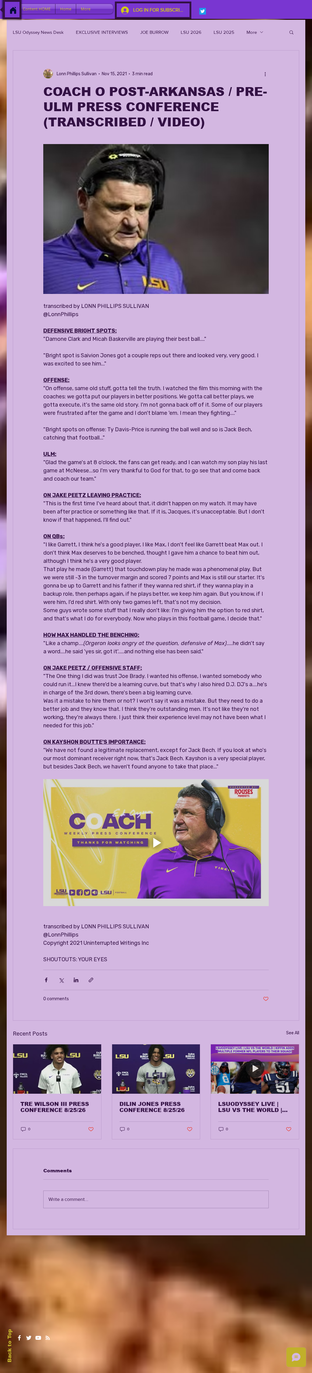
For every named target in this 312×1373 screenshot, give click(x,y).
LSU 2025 (224, 32)
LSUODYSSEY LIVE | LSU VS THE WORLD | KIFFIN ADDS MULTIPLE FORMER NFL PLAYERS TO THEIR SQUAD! (254, 1107)
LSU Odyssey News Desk (38, 32)
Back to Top (9, 1345)
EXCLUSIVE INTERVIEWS (102, 32)
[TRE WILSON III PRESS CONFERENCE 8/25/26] (57, 1069)
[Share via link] (91, 980)
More (251, 32)
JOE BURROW (154, 32)
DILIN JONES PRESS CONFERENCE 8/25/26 (152, 1107)
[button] (291, 32)
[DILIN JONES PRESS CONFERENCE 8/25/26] (156, 1069)
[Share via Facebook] (46, 980)
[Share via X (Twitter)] (61, 980)
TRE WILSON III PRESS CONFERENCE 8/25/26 (54, 1107)
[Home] (13, 10)
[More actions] (265, 73)
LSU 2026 (191, 32)
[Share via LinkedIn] (76, 980)
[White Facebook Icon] (19, 1337)
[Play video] (156, 842)
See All (292, 1033)
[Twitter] (202, 11)
